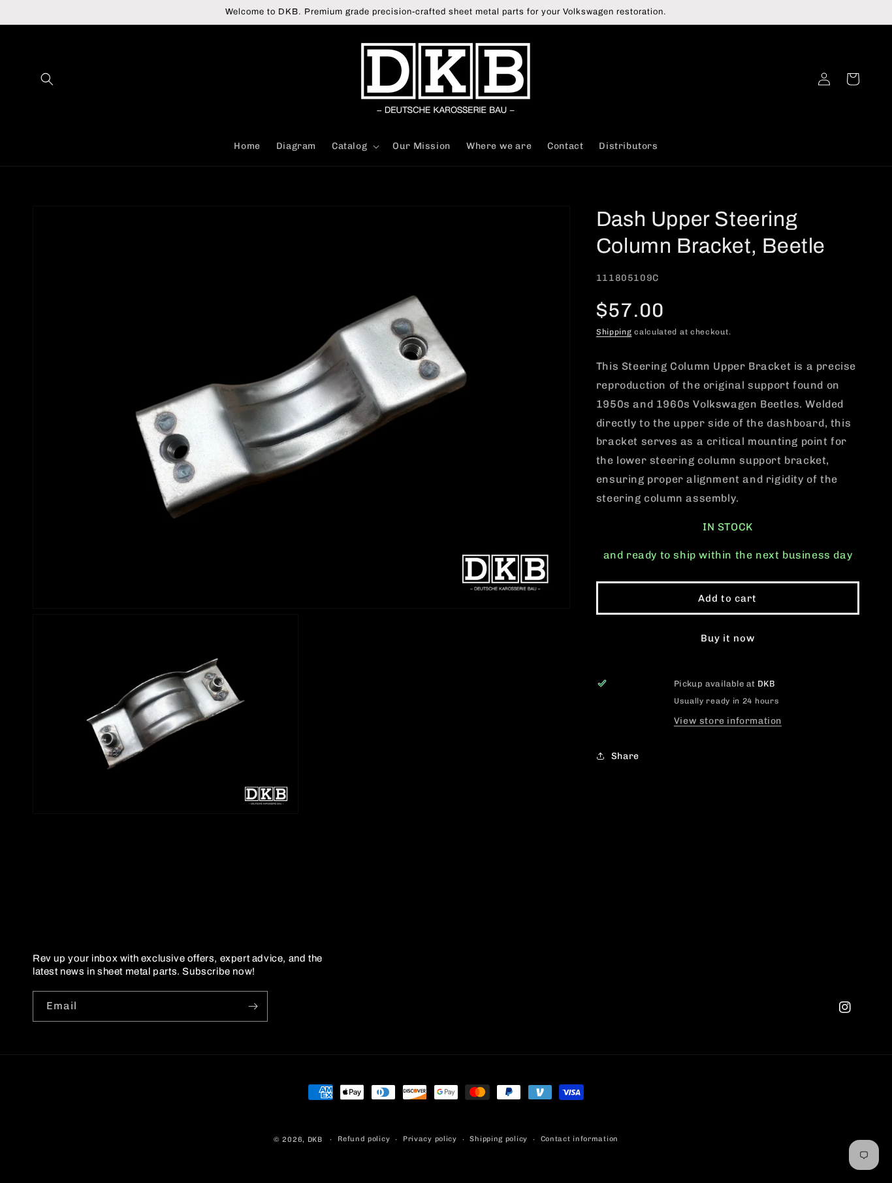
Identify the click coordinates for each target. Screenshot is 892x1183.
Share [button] (625, 755)
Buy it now (728, 638)
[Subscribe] (252, 1006)
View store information (728, 720)
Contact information (579, 1139)
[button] (47, 79)
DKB (315, 1139)
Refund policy (364, 1139)
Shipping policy (499, 1139)
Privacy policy (430, 1139)
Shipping (614, 331)
